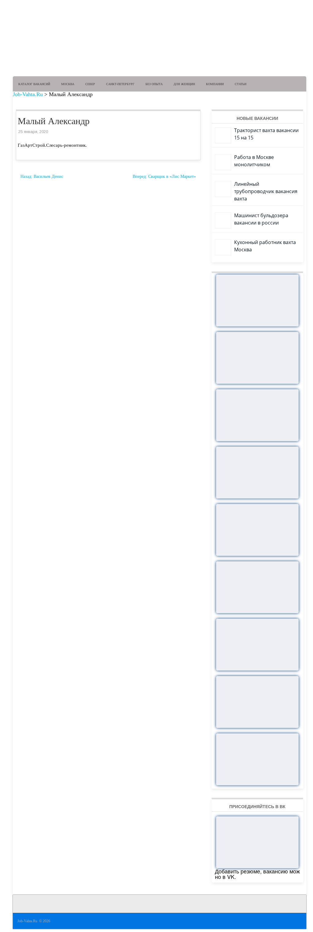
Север (90, 84)
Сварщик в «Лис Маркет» (164, 176)
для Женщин (184, 84)
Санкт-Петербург (120, 84)
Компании (215, 84)
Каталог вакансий (34, 84)
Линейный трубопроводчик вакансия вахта (265, 191)
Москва (67, 84)
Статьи (240, 84)
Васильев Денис (41, 176)
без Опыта (154, 84)
